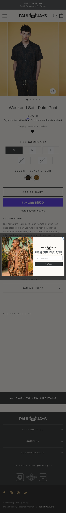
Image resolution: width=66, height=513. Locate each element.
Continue (48, 264)
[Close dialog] (62, 238)
